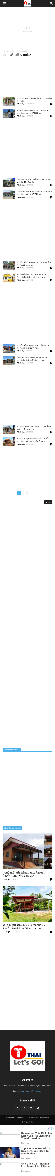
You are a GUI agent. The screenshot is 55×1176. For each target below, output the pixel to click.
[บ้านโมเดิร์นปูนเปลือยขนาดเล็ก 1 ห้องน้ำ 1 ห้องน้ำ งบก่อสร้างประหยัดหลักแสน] (9, 441)
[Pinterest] (31, 1108)
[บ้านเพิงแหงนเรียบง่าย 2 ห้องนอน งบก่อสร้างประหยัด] (9, 101)
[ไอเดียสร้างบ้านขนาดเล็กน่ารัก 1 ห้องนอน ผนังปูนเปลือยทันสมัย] (9, 182)
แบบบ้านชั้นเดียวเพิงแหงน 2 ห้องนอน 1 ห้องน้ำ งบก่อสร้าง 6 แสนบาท (25, 874)
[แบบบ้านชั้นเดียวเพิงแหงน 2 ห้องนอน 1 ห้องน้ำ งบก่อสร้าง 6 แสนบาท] (27, 851)
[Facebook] (17, 1108)
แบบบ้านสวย (44, 1118)
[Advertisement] (27, 77)
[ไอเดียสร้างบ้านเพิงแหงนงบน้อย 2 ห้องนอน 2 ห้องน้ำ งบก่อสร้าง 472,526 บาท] (9, 194)
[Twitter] (37, 1108)
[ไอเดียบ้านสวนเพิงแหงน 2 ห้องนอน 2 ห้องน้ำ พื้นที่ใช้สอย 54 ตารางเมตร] (27, 904)
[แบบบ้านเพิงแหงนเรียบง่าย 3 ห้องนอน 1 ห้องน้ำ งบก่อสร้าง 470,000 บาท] (9, 113)
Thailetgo (21, 104)
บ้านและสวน (33, 1118)
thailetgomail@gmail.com (31, 1091)
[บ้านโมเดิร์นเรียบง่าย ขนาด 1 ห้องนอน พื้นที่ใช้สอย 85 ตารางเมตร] (9, 265)
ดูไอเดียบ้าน (10, 1118)
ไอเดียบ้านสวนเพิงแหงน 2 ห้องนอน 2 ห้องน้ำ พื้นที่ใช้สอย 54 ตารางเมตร (24, 927)
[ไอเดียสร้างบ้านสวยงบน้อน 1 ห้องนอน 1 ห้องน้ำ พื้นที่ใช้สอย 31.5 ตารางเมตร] (9, 360)
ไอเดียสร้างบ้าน (22, 1118)
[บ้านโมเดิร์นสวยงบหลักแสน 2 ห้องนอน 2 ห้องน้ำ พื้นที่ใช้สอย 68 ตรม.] (9, 348)
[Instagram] (24, 1108)
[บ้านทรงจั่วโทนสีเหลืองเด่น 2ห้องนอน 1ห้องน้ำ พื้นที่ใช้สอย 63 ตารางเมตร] (9, 277)
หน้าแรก (5, 51)
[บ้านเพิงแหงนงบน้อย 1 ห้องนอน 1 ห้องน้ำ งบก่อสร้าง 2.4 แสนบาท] (9, 429)
